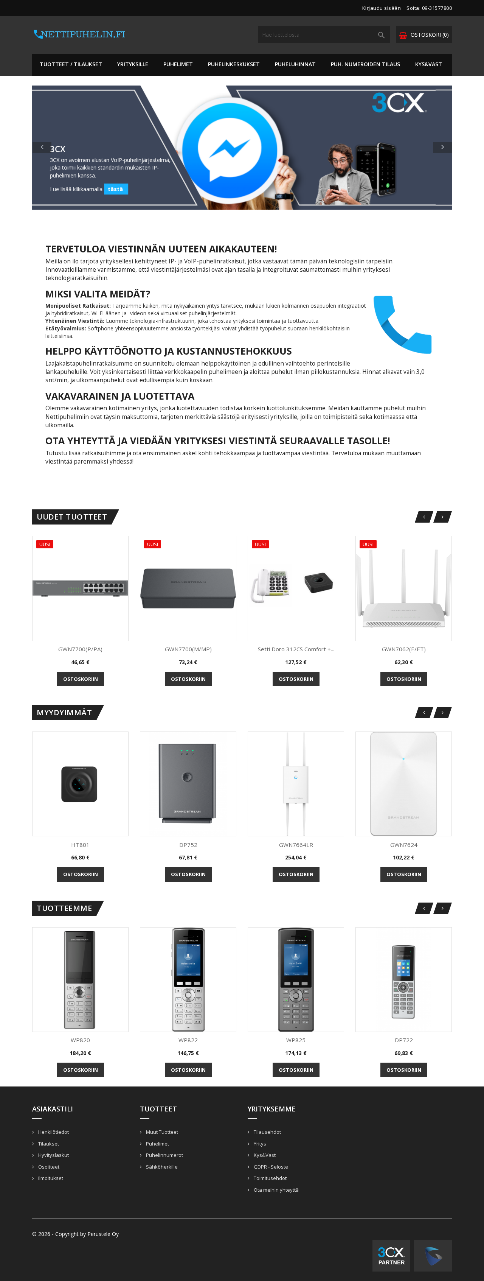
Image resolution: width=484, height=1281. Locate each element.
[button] (63, 148)
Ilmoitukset (50, 1178)
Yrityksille (132, 64)
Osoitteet (48, 1166)
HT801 (80, 844)
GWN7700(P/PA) (80, 649)
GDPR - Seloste (270, 1166)
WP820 (80, 1040)
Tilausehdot (267, 1131)
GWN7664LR (296, 844)
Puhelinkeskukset (234, 64)
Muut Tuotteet (161, 1131)
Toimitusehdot (270, 1178)
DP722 (404, 1040)
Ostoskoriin (80, 679)
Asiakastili (52, 1108)
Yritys (259, 1143)
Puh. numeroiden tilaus (365, 64)
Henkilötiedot (53, 1131)
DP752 (188, 844)
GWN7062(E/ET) (404, 649)
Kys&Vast (428, 64)
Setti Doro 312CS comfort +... (296, 649)
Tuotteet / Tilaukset (71, 64)
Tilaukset (48, 1143)
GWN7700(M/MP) (188, 649)
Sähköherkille (161, 1166)
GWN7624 (403, 844)
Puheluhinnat (295, 64)
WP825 (296, 1040)
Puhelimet (178, 64)
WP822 (188, 1040)
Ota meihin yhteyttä (276, 1189)
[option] (242, 148)
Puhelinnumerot (164, 1155)
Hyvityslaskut (53, 1155)
